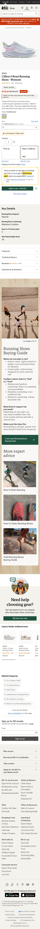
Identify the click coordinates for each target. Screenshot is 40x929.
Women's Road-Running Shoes (15, 28)
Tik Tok (12, 884)
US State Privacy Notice (27, 915)
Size (3, 121)
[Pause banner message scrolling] (37, 19)
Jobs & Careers (7, 843)
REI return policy (20, 194)
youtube (28, 884)
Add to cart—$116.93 (17, 188)
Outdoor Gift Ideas (9, 808)
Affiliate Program (8, 852)
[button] (20, 50)
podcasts (33, 884)
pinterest (22, 884)
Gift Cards (5, 811)
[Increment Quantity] (14, 142)
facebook (17, 884)
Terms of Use (9, 911)
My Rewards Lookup (10, 787)
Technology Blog (27, 855)
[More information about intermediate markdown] (29, 91)
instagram (7, 884)
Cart (32, 8)
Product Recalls (11, 920)
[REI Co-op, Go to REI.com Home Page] (4, 8)
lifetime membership (18, 179)
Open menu (36, 8)
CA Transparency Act (27, 920)
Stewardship (26, 858)
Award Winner (9, 87)
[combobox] (20, 13)
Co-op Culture (7, 846)
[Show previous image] (4, 50)
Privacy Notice (10, 915)
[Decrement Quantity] (3, 142)
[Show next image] (36, 50)
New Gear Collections (10, 827)
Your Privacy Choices (27, 911)
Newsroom (25, 852)
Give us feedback (15, 713)
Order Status (26, 783)
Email (3, 728)
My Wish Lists (7, 790)
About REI (25, 843)
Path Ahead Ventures (29, 833)
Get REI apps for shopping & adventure (20, 891)
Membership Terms (20, 923)
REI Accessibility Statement (20, 926)
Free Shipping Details (29, 811)
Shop (12, 8)
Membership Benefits (10, 793)
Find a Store (6, 871)
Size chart (34, 121)
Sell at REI (5, 849)
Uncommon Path (27, 830)
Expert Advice (26, 824)
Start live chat (21, 618)
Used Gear (6, 830)
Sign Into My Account (10, 783)
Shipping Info (26, 799)
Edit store (5, 161)
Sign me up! (20, 739)
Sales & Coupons (27, 808)
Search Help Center (9, 868)
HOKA (4, 73)
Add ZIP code (25, 161)
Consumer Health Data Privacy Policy (20, 917)
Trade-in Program (8, 833)
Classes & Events (27, 827)
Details (23, 164)
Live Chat (5, 874)
